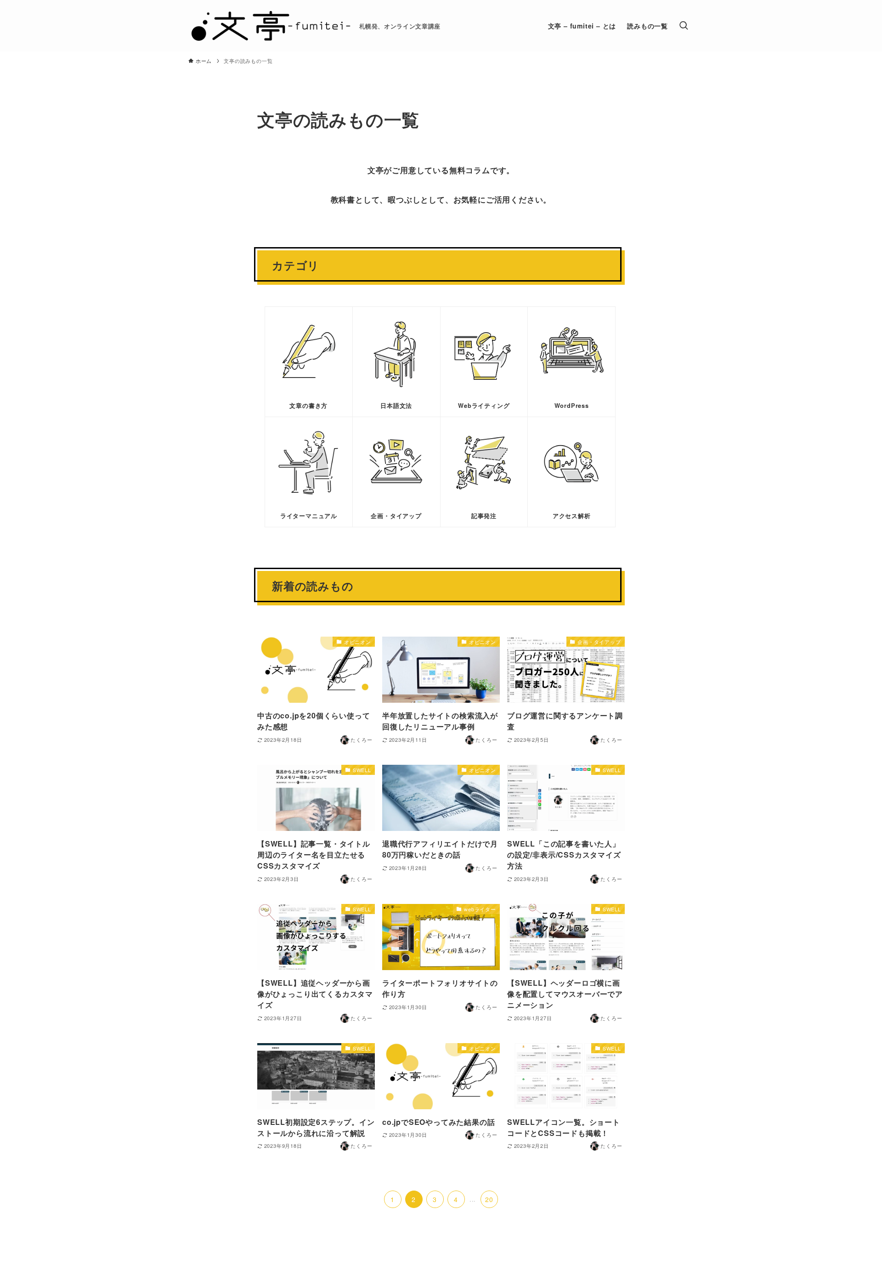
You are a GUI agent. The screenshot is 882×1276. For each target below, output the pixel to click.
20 (489, 1199)
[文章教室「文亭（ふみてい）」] (270, 25)
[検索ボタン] (683, 25)
